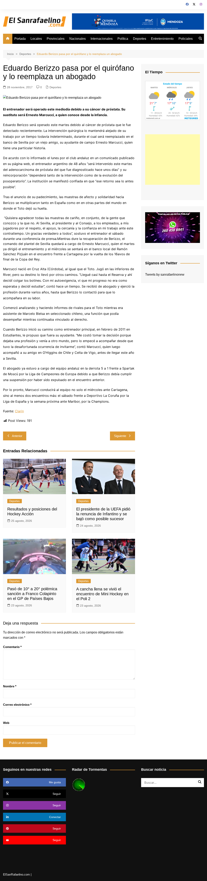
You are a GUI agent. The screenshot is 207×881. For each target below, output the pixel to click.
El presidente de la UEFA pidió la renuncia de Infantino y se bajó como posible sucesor (103, 514)
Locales (36, 38)
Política (122, 38)
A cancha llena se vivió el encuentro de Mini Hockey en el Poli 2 (102, 594)
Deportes (139, 38)
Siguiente (120, 436)
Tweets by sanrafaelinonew (164, 274)
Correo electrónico (17, 704)
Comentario (12, 647)
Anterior (17, 436)
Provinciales (55, 38)
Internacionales (102, 38)
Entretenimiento (162, 38)
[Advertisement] (172, 159)
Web (6, 723)
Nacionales (77, 38)
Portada (20, 38)
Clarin (19, 411)
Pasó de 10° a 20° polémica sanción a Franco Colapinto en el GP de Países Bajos (32, 594)
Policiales (185, 38)
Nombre (9, 686)
